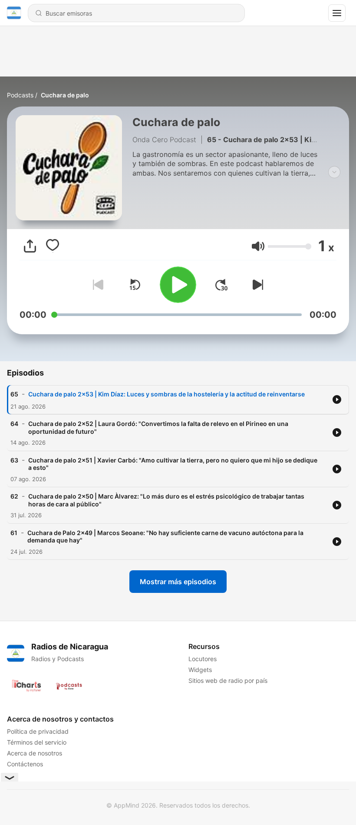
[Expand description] (334, 172)
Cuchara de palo (65, 95)
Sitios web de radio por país (227, 680)
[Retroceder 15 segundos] (134, 284)
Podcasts (20, 95)
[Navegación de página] (337, 13)
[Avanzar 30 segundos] (221, 284)
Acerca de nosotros (34, 753)
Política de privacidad (38, 731)
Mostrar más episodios (178, 581)
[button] (258, 246)
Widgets (200, 669)
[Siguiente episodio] (256, 284)
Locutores (202, 658)
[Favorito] (52, 246)
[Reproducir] (178, 284)
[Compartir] (30, 246)
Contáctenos (25, 764)
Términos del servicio (36, 742)
